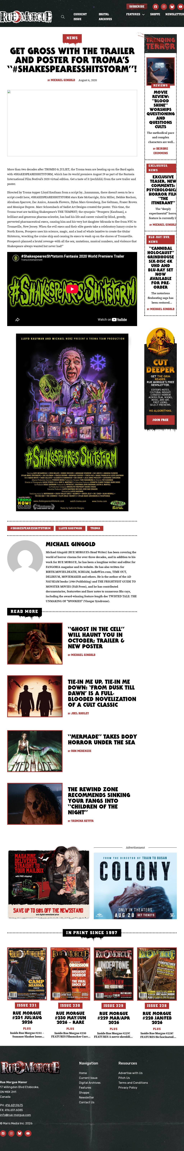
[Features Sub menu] (143, 14)
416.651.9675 (14, 1105)
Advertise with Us (130, 1073)
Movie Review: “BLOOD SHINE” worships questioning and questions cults (161, 109)
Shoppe (155, 14)
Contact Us (86, 1102)
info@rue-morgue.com (15, 1115)
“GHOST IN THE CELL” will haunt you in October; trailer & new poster (96, 637)
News (153, 170)
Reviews (160, 85)
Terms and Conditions (133, 1082)
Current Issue (80, 17)
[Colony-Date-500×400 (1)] (135, 886)
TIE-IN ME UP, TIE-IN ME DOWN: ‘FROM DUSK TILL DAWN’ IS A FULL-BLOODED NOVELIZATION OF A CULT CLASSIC (102, 693)
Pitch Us (124, 1078)
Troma (95, 528)
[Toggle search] (63, 17)
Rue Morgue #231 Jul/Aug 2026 (27, 1017)
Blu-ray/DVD (159, 237)
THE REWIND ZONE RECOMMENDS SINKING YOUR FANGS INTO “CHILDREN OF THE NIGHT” (99, 801)
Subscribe (136, 6)
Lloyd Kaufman (70, 528)
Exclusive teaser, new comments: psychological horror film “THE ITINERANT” (163, 189)
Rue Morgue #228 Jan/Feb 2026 (157, 1018)
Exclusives (158, 165)
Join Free (161, 420)
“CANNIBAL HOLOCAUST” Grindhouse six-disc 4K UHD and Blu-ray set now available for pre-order (160, 267)
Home (83, 1073)
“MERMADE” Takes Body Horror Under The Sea (102, 739)
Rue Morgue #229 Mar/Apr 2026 (113, 1018)
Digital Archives (105, 17)
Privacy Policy (127, 1087)
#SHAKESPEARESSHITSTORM (30, 528)
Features (85, 1087)
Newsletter (174, 14)
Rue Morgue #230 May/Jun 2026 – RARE (70, 1017)
